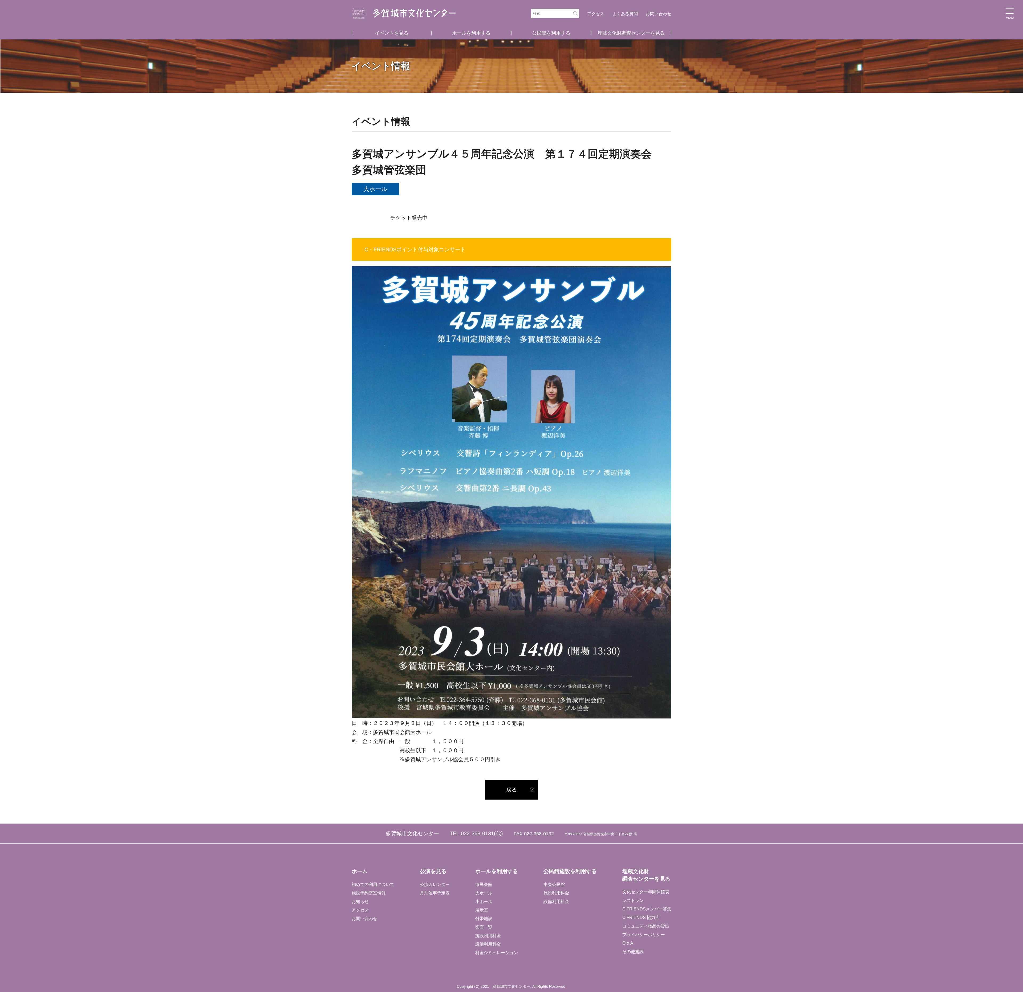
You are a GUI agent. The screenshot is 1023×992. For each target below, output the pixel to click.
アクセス (595, 13)
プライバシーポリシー (643, 934)
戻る (511, 790)
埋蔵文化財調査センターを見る (631, 33)
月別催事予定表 (435, 893)
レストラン (633, 900)
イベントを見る (391, 33)
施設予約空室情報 (369, 893)
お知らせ (360, 901)
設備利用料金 (488, 944)
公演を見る (433, 871)
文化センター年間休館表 (645, 892)
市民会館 (483, 884)
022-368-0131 (477, 833)
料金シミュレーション (496, 952)
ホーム (360, 871)
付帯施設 (483, 918)
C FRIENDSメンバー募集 (646, 909)
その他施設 (633, 951)
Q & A (627, 943)
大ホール (483, 893)
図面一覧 (483, 927)
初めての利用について (373, 884)
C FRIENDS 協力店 (641, 917)
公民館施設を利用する (570, 871)
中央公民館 (554, 884)
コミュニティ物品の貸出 (645, 926)
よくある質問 (625, 13)
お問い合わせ (658, 13)
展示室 (481, 910)
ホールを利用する (471, 33)
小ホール (483, 901)
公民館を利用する (551, 33)
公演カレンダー (435, 884)
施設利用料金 (488, 935)
